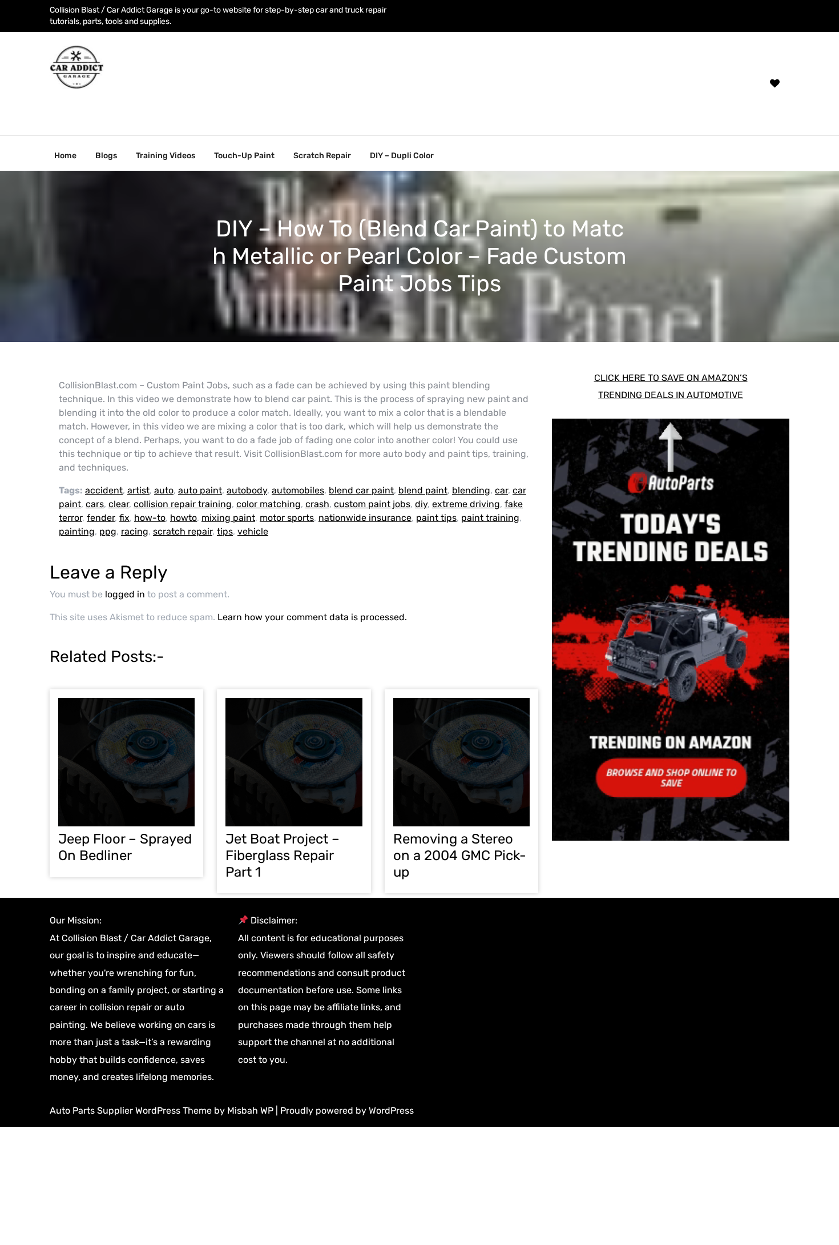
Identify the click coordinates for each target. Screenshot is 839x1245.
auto (164, 490)
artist (138, 490)
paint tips (436, 517)
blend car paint (361, 490)
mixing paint (228, 517)
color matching (268, 504)
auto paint (200, 490)
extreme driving (466, 504)
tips (225, 531)
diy (421, 504)
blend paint (422, 490)
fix (124, 517)
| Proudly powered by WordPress (345, 1110)
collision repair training (183, 504)
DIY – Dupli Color (402, 155)
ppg (107, 531)
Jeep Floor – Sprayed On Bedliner (125, 847)
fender (101, 517)
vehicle (252, 531)
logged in (125, 594)
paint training (490, 517)
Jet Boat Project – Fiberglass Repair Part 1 (282, 855)
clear (118, 504)
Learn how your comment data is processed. (312, 617)
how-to (150, 517)
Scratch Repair (322, 155)
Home (65, 155)
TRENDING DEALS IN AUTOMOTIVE (670, 394)
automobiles (298, 490)
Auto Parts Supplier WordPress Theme (132, 1110)
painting (77, 531)
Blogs (106, 155)
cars (95, 504)
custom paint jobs (372, 504)
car (501, 490)
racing (134, 531)
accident (104, 490)
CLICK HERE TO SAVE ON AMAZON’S (671, 377)
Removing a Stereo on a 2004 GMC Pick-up (459, 855)
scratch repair (182, 531)
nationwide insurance (365, 517)
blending (471, 490)
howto (183, 517)
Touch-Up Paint (244, 155)
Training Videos (165, 155)
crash (317, 504)
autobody (247, 490)
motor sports (287, 517)
